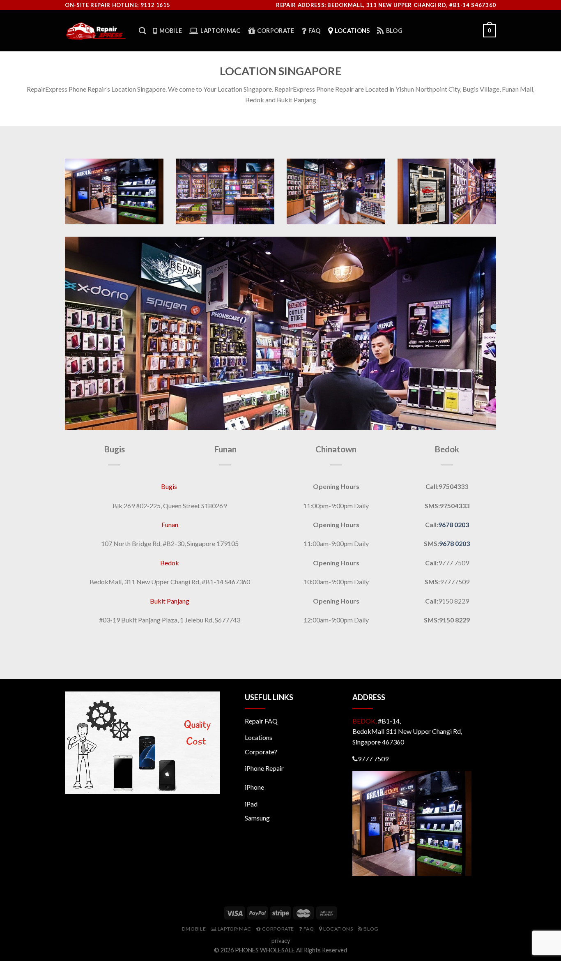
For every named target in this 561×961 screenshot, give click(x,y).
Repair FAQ (261, 721)
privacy (280, 940)
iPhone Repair (264, 768)
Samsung (257, 818)
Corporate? (261, 752)
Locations (258, 737)
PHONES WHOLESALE (265, 950)
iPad (251, 804)
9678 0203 (453, 524)
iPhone (254, 787)
